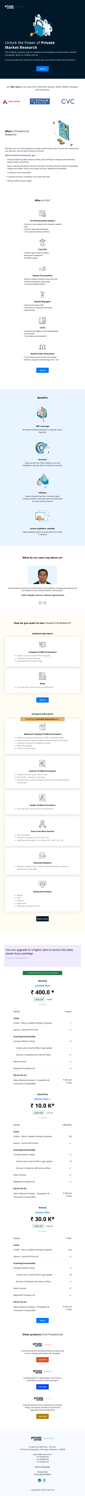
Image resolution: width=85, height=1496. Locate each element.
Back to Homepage (42, 1467)
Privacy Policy (42, 1472)
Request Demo (42, 919)
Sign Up (42, 69)
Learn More (42, 1360)
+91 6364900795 (42, 1457)
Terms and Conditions (42, 1474)
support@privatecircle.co (42, 1454)
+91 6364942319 (42, 1462)
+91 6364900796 (42, 1459)
